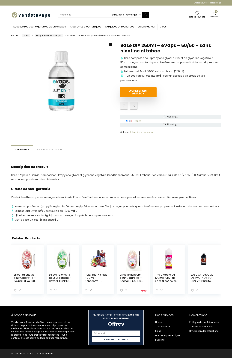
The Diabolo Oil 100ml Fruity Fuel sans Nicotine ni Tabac (165, 279)
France (137, 120)
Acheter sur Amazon (138, 92)
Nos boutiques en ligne (167, 335)
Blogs (158, 331)
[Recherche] (145, 15)
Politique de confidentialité (204, 322)
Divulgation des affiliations (203, 331)
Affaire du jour (146, 26)
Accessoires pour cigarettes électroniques (39, 26)
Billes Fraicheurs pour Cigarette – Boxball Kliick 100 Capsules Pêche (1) (132, 279)
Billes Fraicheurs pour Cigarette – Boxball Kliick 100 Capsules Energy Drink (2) (25, 281)
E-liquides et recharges (119, 26)
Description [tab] (22, 149)
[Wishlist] (197, 13)
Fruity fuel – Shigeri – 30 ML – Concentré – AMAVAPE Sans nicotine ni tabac (96, 281)
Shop (26, 35)
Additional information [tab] (49, 149)
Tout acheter (162, 326)
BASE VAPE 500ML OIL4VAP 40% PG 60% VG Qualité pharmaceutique (202, 279)
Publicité (160, 339)
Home (14, 35)
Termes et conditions (201, 326)
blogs (163, 26)
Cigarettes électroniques (85, 26)
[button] (110, 44)
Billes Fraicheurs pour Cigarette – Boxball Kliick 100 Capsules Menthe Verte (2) (60, 281)
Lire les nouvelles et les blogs (207, 2)
